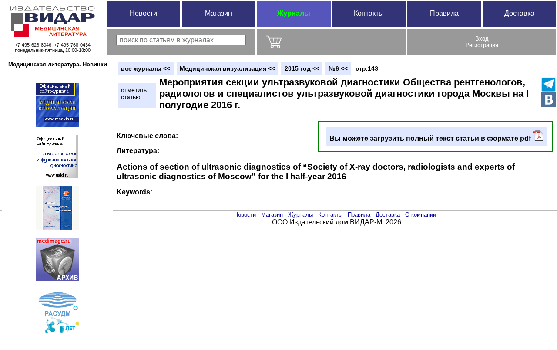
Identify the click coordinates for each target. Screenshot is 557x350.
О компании (420, 214)
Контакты (369, 13)
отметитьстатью (134, 93)
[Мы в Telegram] (548, 84)
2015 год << (302, 68)
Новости (143, 13)
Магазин (218, 13)
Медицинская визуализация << (227, 68)
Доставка (519, 13)
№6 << (338, 68)
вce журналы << (145, 68)
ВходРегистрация (482, 41)
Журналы (293, 13)
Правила (444, 13)
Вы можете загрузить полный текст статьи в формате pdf (431, 138)
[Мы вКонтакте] (548, 99)
